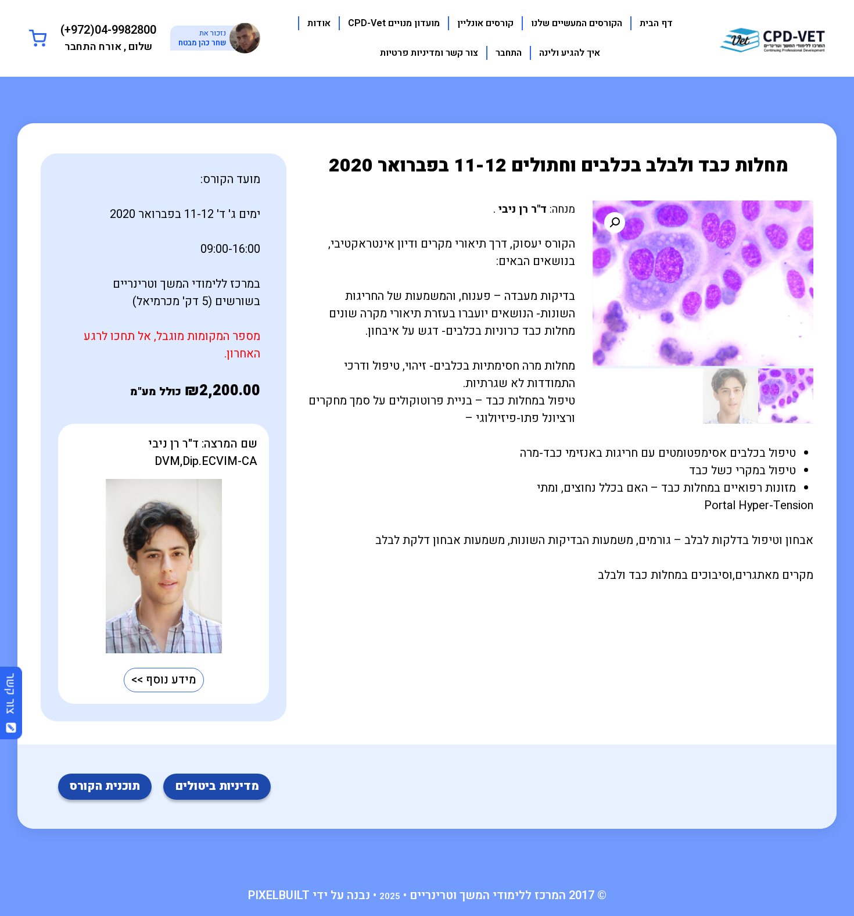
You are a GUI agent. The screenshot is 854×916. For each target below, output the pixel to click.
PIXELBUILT (279, 895)
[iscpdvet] (772, 37)
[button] (614, 222)
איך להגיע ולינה (569, 53)
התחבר (509, 53)
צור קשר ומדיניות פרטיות (429, 53)
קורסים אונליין (485, 23)
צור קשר (10, 698)
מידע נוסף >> (163, 679)
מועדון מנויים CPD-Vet (394, 23)
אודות (319, 23)
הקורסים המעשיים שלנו (576, 23)
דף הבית (656, 23)
